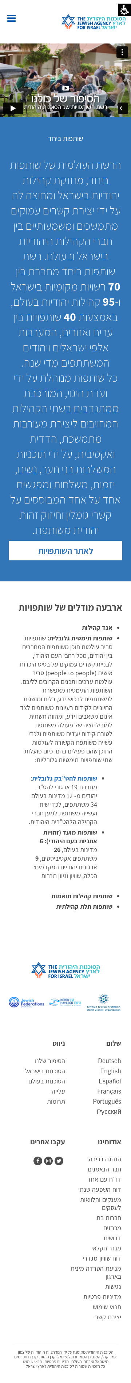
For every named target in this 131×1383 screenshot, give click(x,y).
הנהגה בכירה (105, 1159)
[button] (11, 18)
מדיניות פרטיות (102, 1297)
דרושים (112, 1238)
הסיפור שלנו (50, 1061)
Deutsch (109, 1061)
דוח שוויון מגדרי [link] (102, 1259)
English (110, 1071)
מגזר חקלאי (106, 1249)
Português (107, 1102)
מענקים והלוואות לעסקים (100, 1204)
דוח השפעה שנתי (99, 1190)
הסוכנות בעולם (46, 1082)
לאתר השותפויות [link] (65, 550)
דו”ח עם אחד (104, 1180)
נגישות (113, 1287)
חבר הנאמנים (104, 1170)
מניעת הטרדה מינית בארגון (96, 1273)
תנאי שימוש (107, 1307)
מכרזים (112, 1228)
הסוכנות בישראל (45, 1071)
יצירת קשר (108, 1317)
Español (110, 1082)
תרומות (56, 1102)
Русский (109, 1112)
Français (109, 1092)
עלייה (58, 1092)
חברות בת (108, 1218)
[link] (49, 1161)
